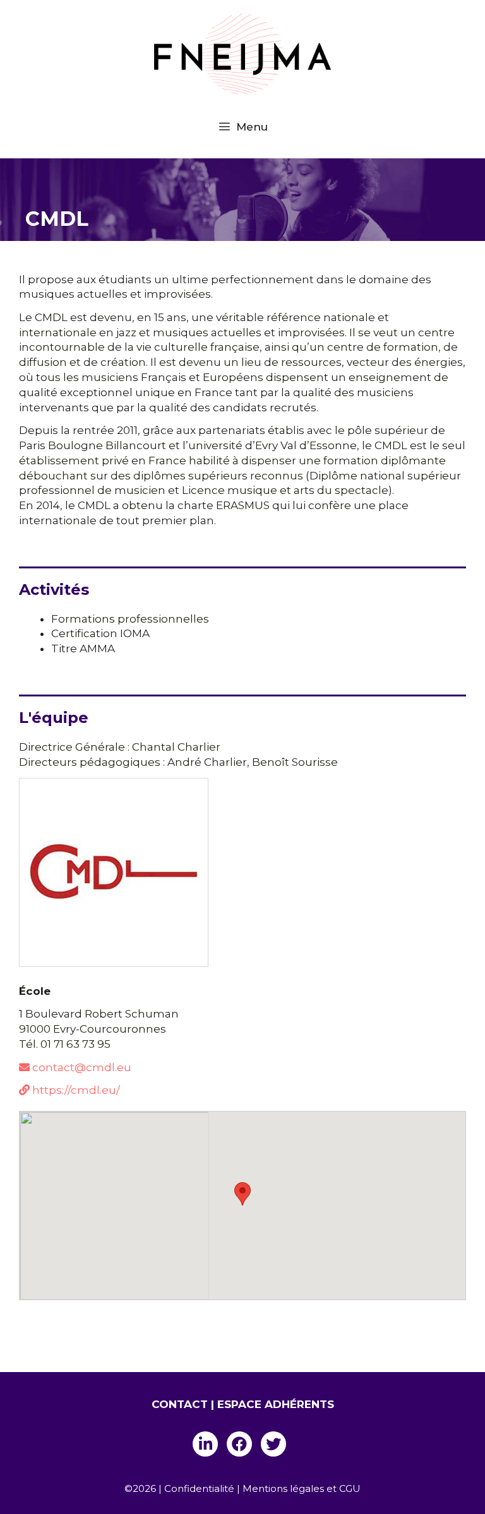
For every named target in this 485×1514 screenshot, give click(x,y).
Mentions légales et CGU (301, 1488)
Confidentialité (199, 1488)
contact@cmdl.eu (80, 1067)
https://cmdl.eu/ (75, 1090)
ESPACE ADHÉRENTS (275, 1404)
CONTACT (180, 1404)
